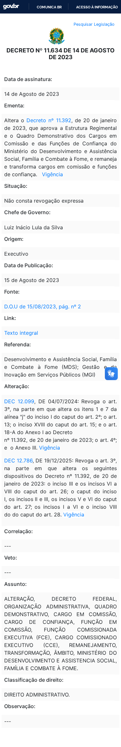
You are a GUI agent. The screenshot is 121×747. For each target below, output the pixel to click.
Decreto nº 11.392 (48, 120)
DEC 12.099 (19, 401)
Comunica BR (49, 7)
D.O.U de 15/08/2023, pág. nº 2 (42, 306)
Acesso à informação (97, 7)
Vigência (52, 174)
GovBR (11, 7)
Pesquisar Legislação (94, 24)
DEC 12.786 (18, 460)
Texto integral (21, 333)
